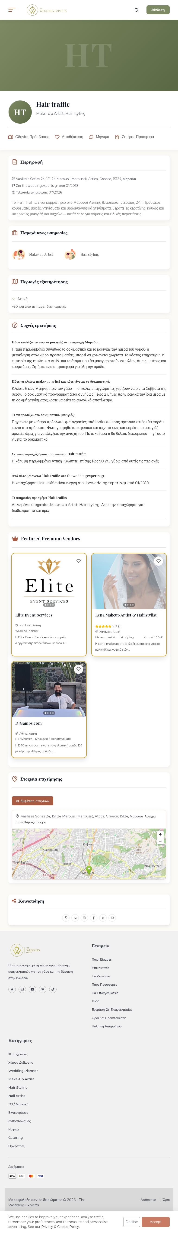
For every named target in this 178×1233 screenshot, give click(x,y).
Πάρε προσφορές (104, 984)
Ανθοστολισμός (19, 1121)
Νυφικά (13, 1129)
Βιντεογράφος (18, 1112)
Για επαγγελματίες (105, 993)
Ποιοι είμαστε (101, 959)
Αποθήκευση (72, 137)
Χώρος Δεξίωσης (20, 1062)
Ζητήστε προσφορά (138, 137)
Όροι (166, 1199)
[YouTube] (32, 989)
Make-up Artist (105, 637)
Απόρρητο (148, 1199)
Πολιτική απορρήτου (107, 1026)
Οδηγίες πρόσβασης (32, 137)
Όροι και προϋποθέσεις (109, 1018)
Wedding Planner (26, 631)
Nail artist (16, 1096)
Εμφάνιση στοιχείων (34, 801)
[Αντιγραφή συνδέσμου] (66, 918)
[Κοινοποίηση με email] (112, 918)
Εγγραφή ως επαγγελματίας (112, 1009)
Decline (132, 1222)
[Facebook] (12, 989)
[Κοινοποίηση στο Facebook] (93, 918)
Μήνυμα (102, 137)
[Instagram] (22, 989)
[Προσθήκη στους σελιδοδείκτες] (78, 561)
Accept (156, 1222)
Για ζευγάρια (101, 976)
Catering (15, 1138)
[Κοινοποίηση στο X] (103, 918)
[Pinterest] (42, 989)
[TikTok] (53, 989)
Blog (95, 1001)
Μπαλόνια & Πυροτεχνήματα (53, 739)
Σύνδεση (158, 10)
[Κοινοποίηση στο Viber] (84, 918)
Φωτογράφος (18, 1054)
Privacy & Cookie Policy (60, 1227)
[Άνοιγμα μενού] (12, 10)
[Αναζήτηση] (136, 10)
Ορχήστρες (16, 1146)
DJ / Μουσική (23, 739)
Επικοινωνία (100, 968)
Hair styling (126, 637)
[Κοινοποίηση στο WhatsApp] (75, 918)
